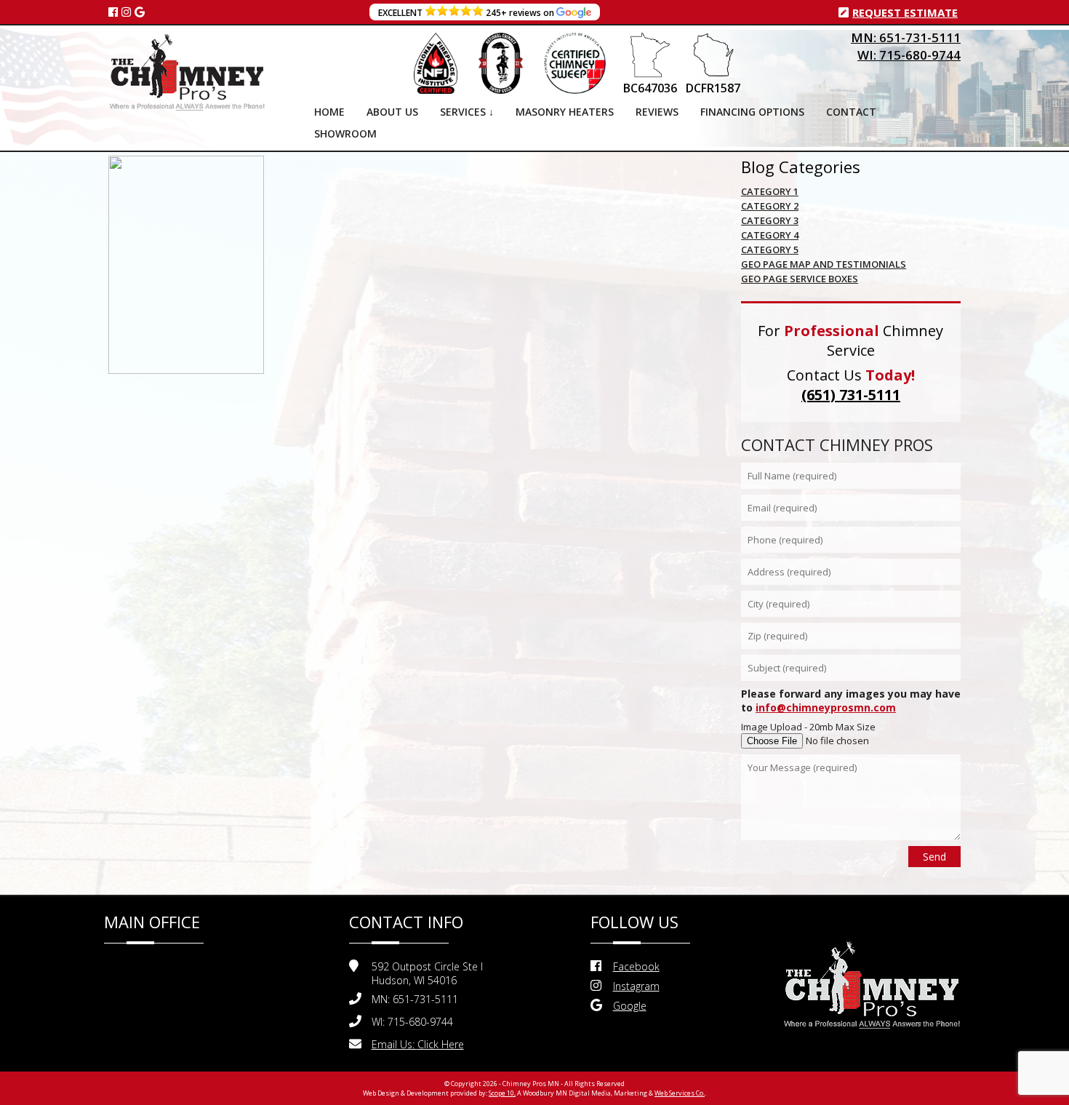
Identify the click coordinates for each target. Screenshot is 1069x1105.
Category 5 (769, 249)
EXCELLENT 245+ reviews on (467, 13)
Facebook (636, 966)
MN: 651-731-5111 (906, 37)
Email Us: (418, 1044)
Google (629, 1006)
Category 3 (769, 220)
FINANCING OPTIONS (752, 112)
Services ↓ (467, 112)
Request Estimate (905, 12)
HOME (329, 112)
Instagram (636, 986)
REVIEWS (657, 112)
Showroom (345, 133)
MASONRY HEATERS (565, 112)
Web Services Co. (679, 1093)
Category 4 (769, 235)
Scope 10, (502, 1093)
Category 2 (769, 205)
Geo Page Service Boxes (799, 278)
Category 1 (769, 191)
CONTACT (851, 112)
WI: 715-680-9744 (909, 55)
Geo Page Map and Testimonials (823, 264)
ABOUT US (392, 112)
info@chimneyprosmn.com (826, 707)
